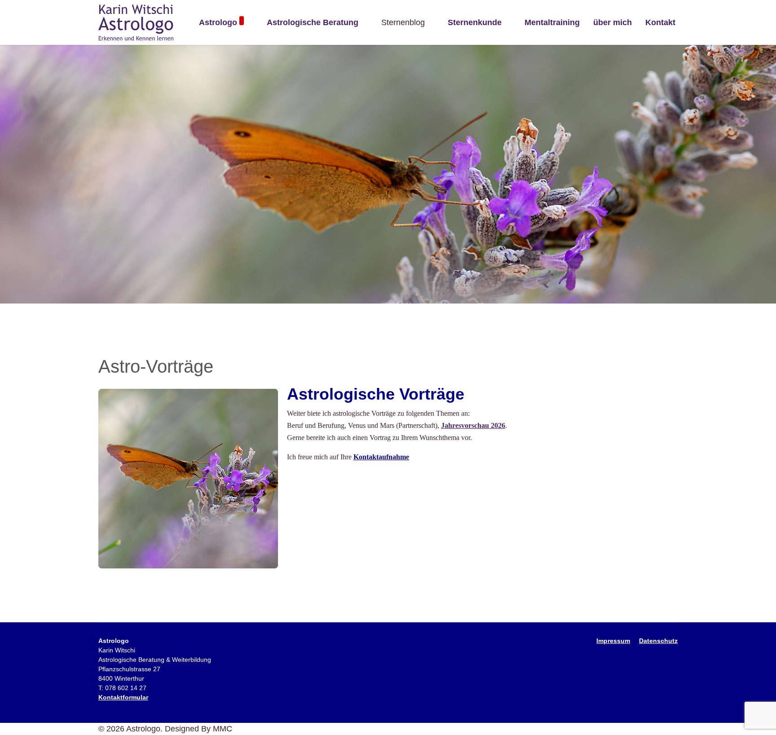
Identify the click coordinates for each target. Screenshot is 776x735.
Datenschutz (658, 640)
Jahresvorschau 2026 (473, 425)
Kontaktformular (123, 697)
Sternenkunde (475, 22)
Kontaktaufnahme (381, 457)
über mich (612, 22)
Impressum (613, 640)
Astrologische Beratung (312, 22)
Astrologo (218, 22)
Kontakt (660, 22)
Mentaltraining (552, 22)
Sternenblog (403, 22)
